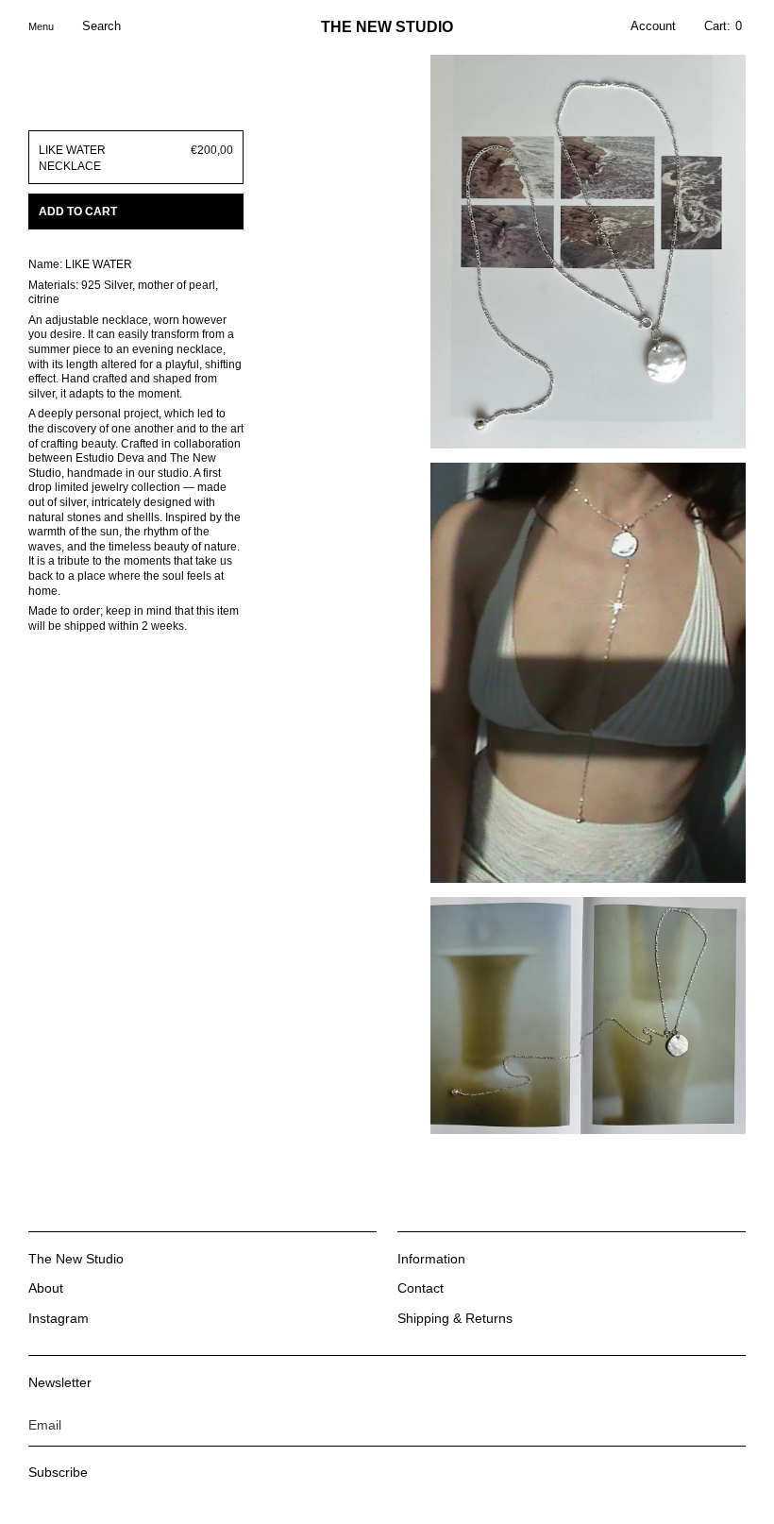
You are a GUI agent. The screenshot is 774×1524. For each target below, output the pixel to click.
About (45, 1287)
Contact (420, 1287)
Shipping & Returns (455, 1318)
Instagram (58, 1318)
